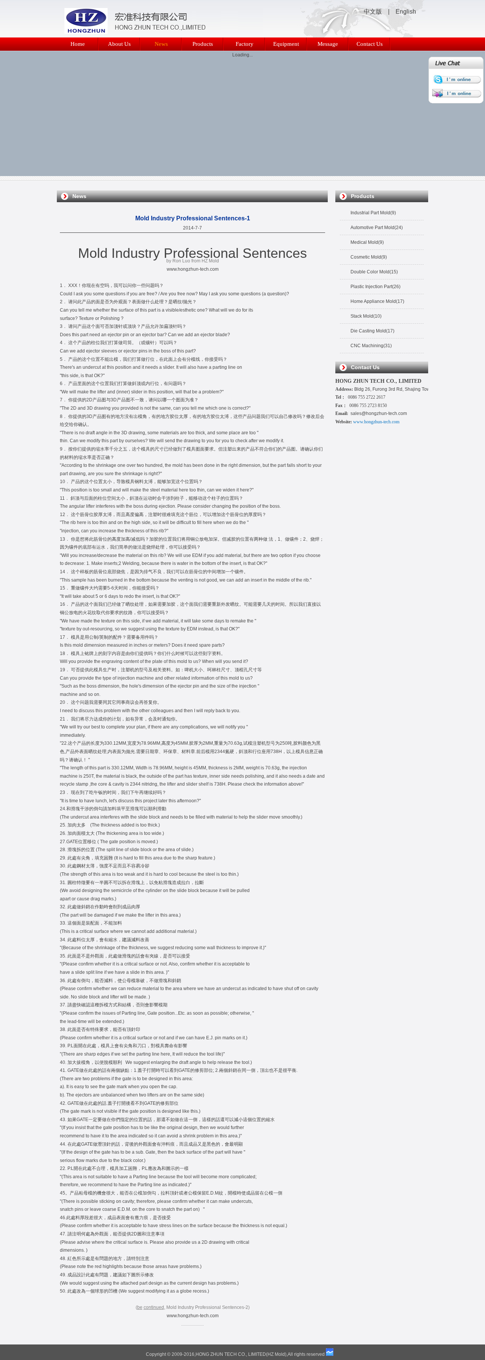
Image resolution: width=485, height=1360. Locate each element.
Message (328, 44)
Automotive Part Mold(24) (376, 227)
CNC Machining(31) (371, 345)
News (161, 44)
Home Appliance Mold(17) (377, 301)
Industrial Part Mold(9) (373, 212)
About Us (119, 44)
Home (77, 44)
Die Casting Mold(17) (372, 331)
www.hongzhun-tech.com (193, 269)
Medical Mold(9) (367, 242)
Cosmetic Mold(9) (368, 257)
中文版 (373, 11)
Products (202, 44)
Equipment (286, 44)
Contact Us (370, 44)
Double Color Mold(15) (374, 271)
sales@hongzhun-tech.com (378, 413)
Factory (244, 44)
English (406, 11)
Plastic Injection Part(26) (375, 286)
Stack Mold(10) (366, 316)
